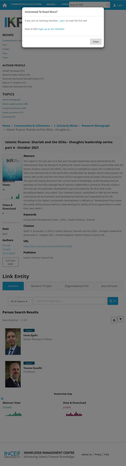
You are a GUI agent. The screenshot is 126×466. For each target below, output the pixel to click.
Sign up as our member (51, 29)
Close (96, 41)
